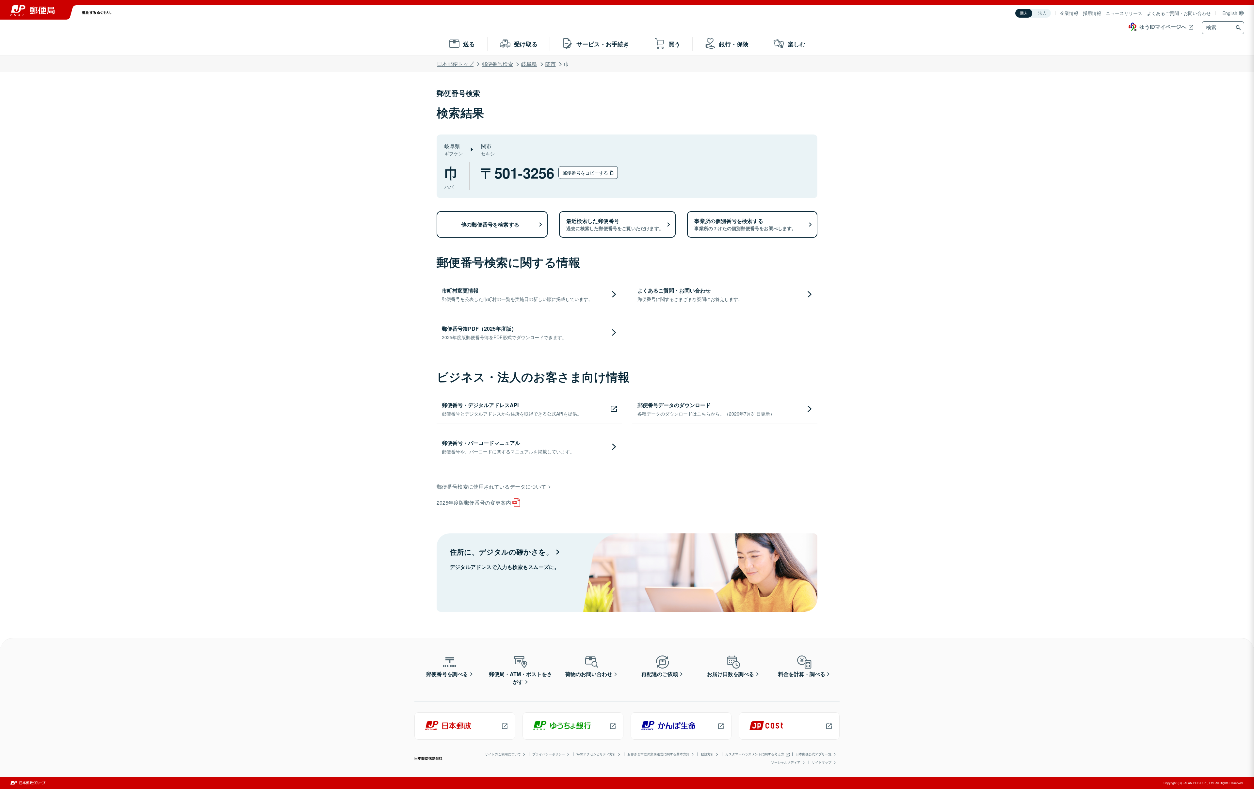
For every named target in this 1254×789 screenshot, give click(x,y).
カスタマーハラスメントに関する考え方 (754, 754)
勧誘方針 (707, 754)
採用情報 (1092, 13)
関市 (550, 64)
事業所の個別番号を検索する (745, 224)
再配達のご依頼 (659, 674)
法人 (1042, 13)
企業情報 (1069, 13)
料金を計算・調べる (801, 674)
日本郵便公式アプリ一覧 (813, 754)
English (1229, 13)
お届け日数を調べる (730, 674)
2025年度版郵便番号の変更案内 (474, 502)
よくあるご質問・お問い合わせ (1179, 13)
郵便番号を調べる (447, 674)
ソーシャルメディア (785, 762)
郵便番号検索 (497, 64)
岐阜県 (529, 64)
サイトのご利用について (503, 754)
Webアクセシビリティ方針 (596, 754)
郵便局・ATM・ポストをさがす (520, 678)
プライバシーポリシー (548, 754)
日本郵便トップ (455, 64)
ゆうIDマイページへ (1162, 26)
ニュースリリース (1124, 13)
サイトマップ (821, 762)
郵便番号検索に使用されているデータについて (491, 486)
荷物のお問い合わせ (588, 674)
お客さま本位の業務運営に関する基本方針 (658, 754)
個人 (1024, 13)
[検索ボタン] (1239, 28)
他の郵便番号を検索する (490, 224)
